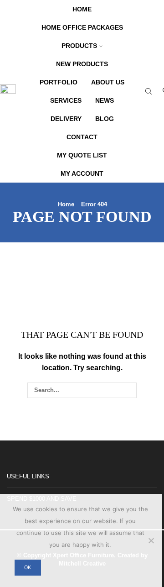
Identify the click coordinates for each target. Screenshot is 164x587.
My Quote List (82, 155)
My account (82, 173)
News (104, 100)
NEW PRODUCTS (82, 64)
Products (79, 45)
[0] (163, 91)
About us (107, 82)
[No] (150, 540)
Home (82, 9)
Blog (104, 118)
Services (66, 100)
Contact (82, 137)
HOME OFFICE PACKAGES (82, 27)
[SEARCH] (128, 390)
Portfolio (58, 82)
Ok (27, 567)
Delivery (66, 118)
